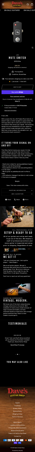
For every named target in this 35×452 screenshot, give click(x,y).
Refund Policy (17, 411)
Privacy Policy (17, 408)
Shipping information (17, 190)
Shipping (10, 67)
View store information (10, 110)
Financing (17, 405)
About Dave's (17, 422)
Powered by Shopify (17, 450)
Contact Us (17, 436)
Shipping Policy (17, 414)
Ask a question (17, 194)
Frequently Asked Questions (17, 428)
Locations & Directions (17, 425)
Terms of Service (17, 417)
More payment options (17, 96)
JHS (17, 55)
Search (17, 403)
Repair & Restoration (17, 430)
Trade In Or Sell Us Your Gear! (17, 433)
